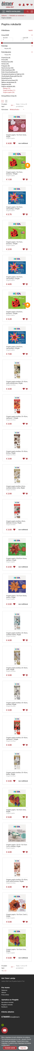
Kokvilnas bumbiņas (9, 72)
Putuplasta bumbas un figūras (12, 74)
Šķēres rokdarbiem (8, 82)
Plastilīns (5, 57)
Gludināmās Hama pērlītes (11, 76)
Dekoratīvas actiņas (9, 80)
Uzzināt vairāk (10, 1048)
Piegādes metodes (7, 1004)
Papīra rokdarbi (6, 18)
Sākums (4, 15)
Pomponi (5, 66)
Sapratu (23, 1048)
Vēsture (3, 992)
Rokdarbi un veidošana (16, 15)
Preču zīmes (5, 995)
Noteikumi (4, 1007)
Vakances (4, 990)
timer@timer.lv (15, 1017)
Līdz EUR (25, 37)
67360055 (5, 1017)
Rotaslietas (6, 78)
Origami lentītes (9, 90)
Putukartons (7, 62)
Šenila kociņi (7, 68)
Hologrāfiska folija (9, 96)
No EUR (5, 37)
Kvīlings (6, 88)
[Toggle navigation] (32, 11)
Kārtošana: (4, 109)
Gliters (5, 64)
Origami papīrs (8, 92)
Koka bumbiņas (8, 70)
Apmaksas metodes (7, 1002)
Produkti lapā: (4, 105)
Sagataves (6, 84)
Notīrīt (31, 30)
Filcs (4, 60)
